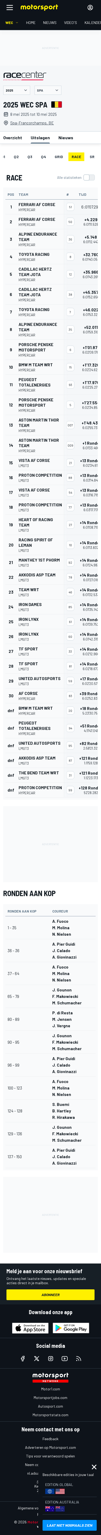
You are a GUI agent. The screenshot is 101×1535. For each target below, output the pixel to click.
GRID (59, 156)
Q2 (16, 156)
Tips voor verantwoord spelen (50, 1456)
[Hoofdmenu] (9, 7)
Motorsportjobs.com (50, 1397)
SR (92, 156)
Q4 (43, 156)
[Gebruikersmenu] (90, 7)
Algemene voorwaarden (37, 1508)
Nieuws (65, 137)
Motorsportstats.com (50, 1414)
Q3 (29, 156)
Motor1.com (50, 1389)
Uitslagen (40, 137)
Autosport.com (50, 1406)
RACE (76, 156)
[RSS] (78, 1358)
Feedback (50, 1438)
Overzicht (12, 137)
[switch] (76, 177)
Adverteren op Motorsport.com (50, 1447)
